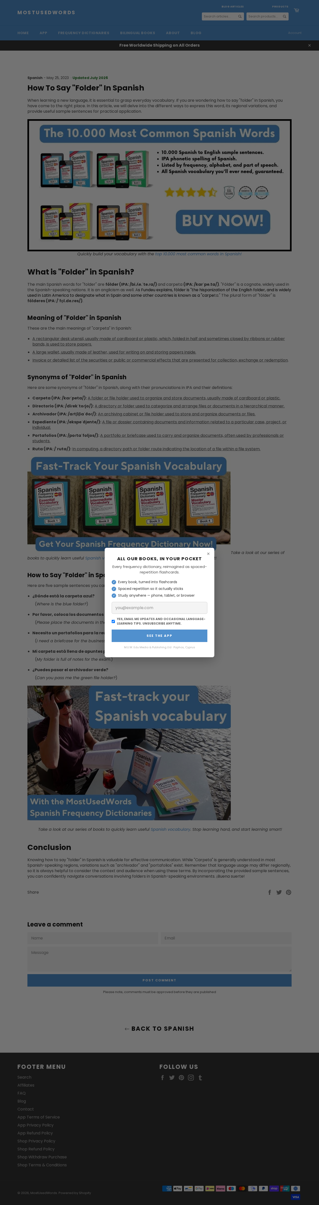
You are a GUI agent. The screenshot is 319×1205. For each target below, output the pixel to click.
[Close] (208, 553)
